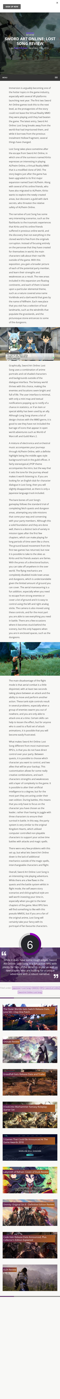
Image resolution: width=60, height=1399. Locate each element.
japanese (16, 988)
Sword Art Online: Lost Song (30, 992)
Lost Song (26, 988)
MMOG (35, 988)
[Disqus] (30, 1336)
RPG (42, 988)
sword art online (52, 988)
